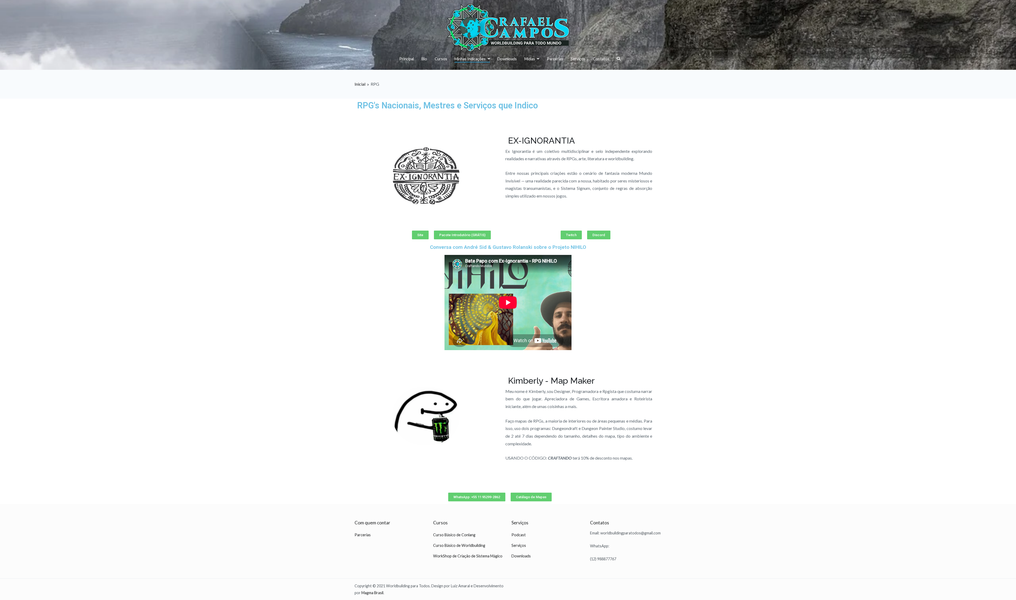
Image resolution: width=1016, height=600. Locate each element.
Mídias (529, 59)
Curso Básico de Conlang (454, 535)
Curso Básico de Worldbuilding (459, 545)
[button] (420, 235)
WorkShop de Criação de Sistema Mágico (467, 556)
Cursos (441, 59)
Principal (406, 59)
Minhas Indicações (470, 59)
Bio (424, 59)
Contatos (601, 59)
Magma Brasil (372, 592)
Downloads (507, 59)
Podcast (518, 535)
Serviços (578, 59)
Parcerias (555, 59)
